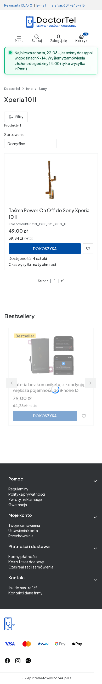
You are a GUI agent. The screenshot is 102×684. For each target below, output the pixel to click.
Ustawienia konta (23, 530)
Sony (43, 89)
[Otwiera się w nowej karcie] (28, 661)
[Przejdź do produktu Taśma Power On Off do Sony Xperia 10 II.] (51, 181)
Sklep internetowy (44, 678)
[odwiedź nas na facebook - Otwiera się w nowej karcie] (7, 661)
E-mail (41, 5)
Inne (29, 89)
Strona (43, 281)
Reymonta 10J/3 (16, 5)
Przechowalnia (20, 535)
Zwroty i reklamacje (25, 499)
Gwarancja (17, 504)
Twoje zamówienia (24, 525)
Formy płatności (22, 556)
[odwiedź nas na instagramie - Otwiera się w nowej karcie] (18, 661)
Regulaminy (18, 488)
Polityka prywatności (26, 494)
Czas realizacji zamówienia (30, 567)
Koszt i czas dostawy (26, 561)
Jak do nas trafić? (22, 587)
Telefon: (56, 5)
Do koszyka (45, 248)
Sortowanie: (15, 134)
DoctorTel (12, 89)
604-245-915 (74, 5)
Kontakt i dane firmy (25, 592)
